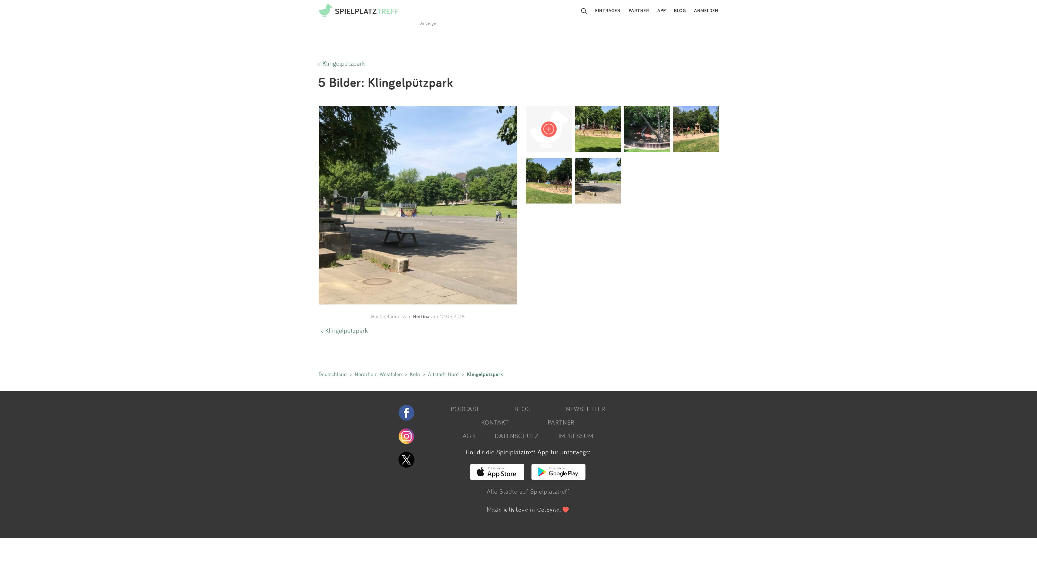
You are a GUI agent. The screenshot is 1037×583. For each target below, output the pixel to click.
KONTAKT (495, 422)
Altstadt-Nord (443, 374)
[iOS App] (497, 478)
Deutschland (333, 374)
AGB (469, 436)
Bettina (421, 316)
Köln (415, 374)
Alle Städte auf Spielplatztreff (528, 491)
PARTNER (639, 11)
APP (661, 11)
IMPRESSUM (575, 436)
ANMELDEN (706, 11)
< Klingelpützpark (341, 63)
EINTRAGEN (608, 11)
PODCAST (465, 409)
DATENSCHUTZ (516, 436)
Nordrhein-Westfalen (378, 374)
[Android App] (558, 478)
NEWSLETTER (585, 409)
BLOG (680, 11)
